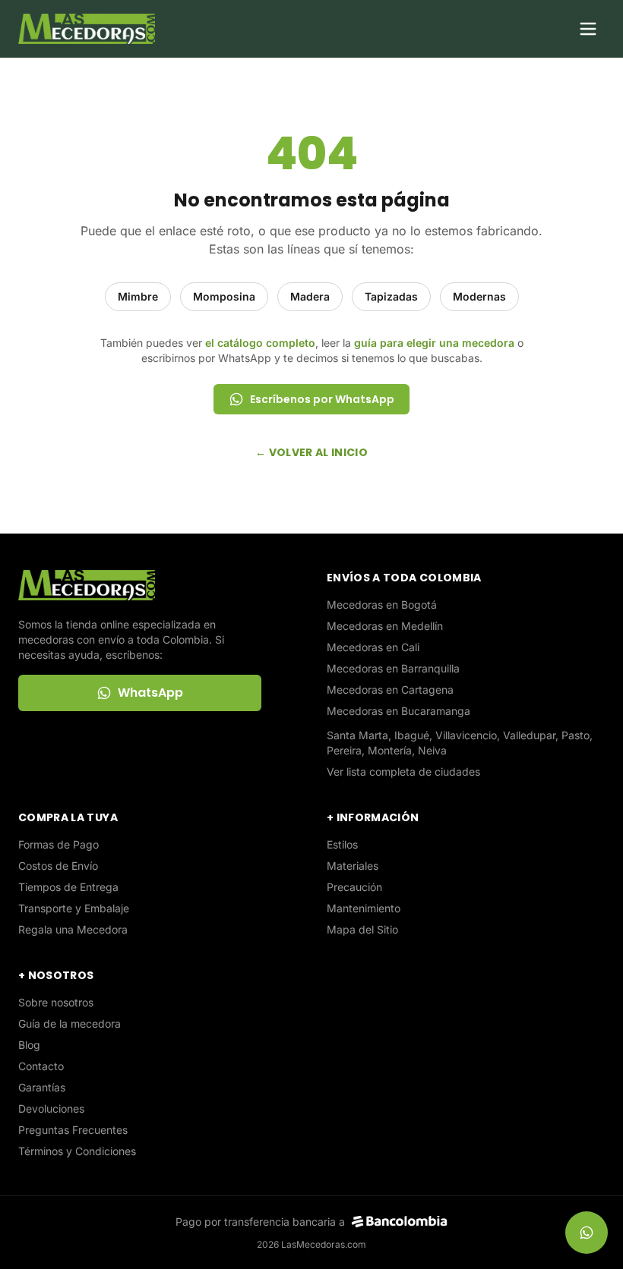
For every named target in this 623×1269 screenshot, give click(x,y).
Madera (310, 296)
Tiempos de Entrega (68, 886)
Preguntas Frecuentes (73, 1129)
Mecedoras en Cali (373, 647)
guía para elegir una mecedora (434, 342)
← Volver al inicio (311, 452)
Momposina (224, 296)
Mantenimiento (363, 908)
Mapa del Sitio (362, 929)
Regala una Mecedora (73, 929)
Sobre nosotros (55, 1002)
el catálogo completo (260, 342)
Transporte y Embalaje (73, 908)
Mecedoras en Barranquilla (393, 668)
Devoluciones (51, 1108)
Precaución (354, 886)
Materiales (352, 865)
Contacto (41, 1066)
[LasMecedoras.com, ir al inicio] (86, 29)
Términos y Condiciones (77, 1151)
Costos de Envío (58, 865)
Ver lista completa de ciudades (403, 771)
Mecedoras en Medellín (385, 625)
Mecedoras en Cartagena (390, 689)
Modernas (479, 296)
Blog (29, 1044)
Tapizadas (391, 296)
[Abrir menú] (588, 29)
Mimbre (138, 296)
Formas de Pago (58, 844)
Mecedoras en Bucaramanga (398, 710)
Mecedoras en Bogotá (382, 604)
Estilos (342, 844)
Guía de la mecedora (69, 1023)
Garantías (41, 1087)
